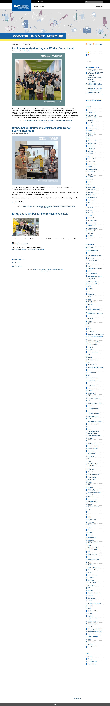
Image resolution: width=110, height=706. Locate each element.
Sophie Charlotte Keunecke (20, 203)
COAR (89, 296)
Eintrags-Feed (91, 659)
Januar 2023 (91, 161)
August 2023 (91, 148)
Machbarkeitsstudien (93, 446)
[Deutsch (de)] (88, 52)
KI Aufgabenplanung (93, 413)
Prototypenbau (92, 524)
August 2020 (91, 230)
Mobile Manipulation (93, 474)
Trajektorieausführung (94, 618)
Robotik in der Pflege (93, 559)
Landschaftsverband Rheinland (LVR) (93, 432)
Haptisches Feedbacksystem (95, 367)
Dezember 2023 (92, 141)
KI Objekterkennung (93, 416)
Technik (90, 600)
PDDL (89, 509)
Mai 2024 (90, 135)
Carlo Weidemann (18, 263)
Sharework (91, 577)
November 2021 (92, 192)
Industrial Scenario (93, 380)
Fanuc (25, 120)
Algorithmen (91, 263)
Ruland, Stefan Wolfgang (27, 216)
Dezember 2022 (92, 164)
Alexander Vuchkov (18, 259)
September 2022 (92, 169)
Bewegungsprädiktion (93, 284)
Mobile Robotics (92, 477)
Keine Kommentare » (45, 122)
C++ (89, 291)
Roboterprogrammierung (94, 552)
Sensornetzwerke (92, 575)
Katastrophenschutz (93, 408)
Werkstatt (90, 644)
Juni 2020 (90, 236)
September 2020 (92, 228)
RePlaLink (90, 535)
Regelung (90, 532)
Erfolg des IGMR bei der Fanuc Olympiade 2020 (40, 213)
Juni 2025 (90, 120)
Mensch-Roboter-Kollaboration (92, 468)
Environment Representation (95, 336)
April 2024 (90, 138)
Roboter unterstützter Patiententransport (93, 548)
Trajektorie (91, 616)
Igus (89, 375)
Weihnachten (91, 641)
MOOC (90, 482)
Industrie (58, 120)
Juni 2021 (90, 205)
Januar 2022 (91, 187)
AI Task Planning (92, 260)
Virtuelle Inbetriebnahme (94, 634)
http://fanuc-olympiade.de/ (20, 244)
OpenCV (90, 504)
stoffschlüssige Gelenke (94, 593)
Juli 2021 (90, 202)
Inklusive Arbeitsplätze (94, 395)
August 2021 (91, 200)
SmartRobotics (92, 582)
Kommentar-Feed (92, 661)
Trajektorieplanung (93, 623)
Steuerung (90, 590)
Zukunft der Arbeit (92, 647)
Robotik (73, 206)
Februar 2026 (91, 112)
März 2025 (91, 125)
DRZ (89, 323)
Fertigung (90, 347)
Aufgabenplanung (92, 273)
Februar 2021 (91, 215)
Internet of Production (94, 398)
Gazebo (90, 357)
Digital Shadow (92, 316)
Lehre (89, 440)
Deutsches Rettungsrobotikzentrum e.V (95, 312)
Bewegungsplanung (93, 281)
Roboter (62, 120)
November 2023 (92, 143)
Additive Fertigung (93, 250)
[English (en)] (88, 55)
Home (36, 6)
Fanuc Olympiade (42, 120)
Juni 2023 (90, 153)
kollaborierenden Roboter (95, 421)
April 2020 (90, 238)
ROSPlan (90, 564)
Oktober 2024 (91, 130)
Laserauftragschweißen (94, 435)
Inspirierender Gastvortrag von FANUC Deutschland (43, 48)
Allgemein (35, 269)
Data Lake (90, 304)
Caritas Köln (91, 294)
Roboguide (91, 540)
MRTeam (90, 487)
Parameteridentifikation (94, 506)
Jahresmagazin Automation (95, 403)
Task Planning (91, 598)
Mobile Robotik (92, 479)
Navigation (91, 496)
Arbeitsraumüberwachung (95, 268)
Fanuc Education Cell (32, 120)
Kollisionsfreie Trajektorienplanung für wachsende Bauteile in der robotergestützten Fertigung (95, 84)
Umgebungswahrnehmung (95, 629)
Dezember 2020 (92, 220)
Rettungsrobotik (92, 537)
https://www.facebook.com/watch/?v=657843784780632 (28, 249)
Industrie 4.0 (91, 385)
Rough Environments (93, 567)
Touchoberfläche (92, 611)
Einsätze (90, 329)
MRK (89, 484)
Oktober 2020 (91, 225)
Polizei (89, 517)
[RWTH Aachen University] (21, 10)
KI (88, 411)
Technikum (91, 606)
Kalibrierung (91, 406)
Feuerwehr (91, 349)
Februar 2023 (91, 159)
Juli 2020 (90, 233)
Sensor (90, 572)
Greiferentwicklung (93, 359)
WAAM (89, 639)
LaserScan (91, 438)
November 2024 (92, 128)
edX (89, 326)
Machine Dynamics (93, 448)
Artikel (89, 44)
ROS (89, 562)
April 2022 (90, 182)
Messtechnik (91, 472)
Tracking (90, 613)
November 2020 (92, 223)
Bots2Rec (90, 289)
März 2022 (91, 184)
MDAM (89, 461)
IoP (89, 400)
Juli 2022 (90, 174)
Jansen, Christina (28, 50)
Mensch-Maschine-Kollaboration (93, 464)
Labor (89, 429)
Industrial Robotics (50, 120)
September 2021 (92, 197)
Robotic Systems (68, 120)
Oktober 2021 (91, 194)
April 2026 (90, 110)
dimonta (90, 321)
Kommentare (98, 44)
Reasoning (91, 530)
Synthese (90, 595)
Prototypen (91, 522)
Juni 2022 (90, 176)
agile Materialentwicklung (94, 255)
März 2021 (91, 212)
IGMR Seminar (92, 372)
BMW (89, 286)
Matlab (89, 458)
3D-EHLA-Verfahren (93, 247)
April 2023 (90, 156)
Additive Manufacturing (94, 253)
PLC (89, 514)
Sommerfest (91, 585)
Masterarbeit (91, 453)
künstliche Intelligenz (93, 424)
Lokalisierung (91, 443)
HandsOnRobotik (51, 269)
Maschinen (91, 451)
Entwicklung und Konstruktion (96, 334)
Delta (89, 307)
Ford (89, 354)
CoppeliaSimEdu (92, 301)
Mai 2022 (90, 179)
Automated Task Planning (95, 276)
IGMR (42, 6)
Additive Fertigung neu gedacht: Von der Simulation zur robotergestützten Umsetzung (95, 73)
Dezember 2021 (92, 189)
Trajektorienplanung (93, 621)
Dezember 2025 (92, 115)
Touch (89, 608)
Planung (90, 512)
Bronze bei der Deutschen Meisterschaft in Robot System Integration (41, 129)
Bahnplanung (91, 278)
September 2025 (92, 117)
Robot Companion (93, 542)
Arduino (90, 271)
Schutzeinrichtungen (93, 570)
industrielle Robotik (62, 206)
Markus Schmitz (17, 266)
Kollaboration (91, 418)
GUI (89, 362)
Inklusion (90, 390)
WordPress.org (92, 664)
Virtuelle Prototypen (93, 636)
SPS (89, 588)
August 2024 (91, 133)
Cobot (89, 299)
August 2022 (91, 171)
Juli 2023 (90, 151)
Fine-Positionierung (93, 352)
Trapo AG (90, 626)
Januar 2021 (91, 218)
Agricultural (91, 258)
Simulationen (91, 580)
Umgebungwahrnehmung (95, 631)
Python (90, 527)
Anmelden (99, 6)
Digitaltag (90, 318)
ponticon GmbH (92, 519)
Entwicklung (91, 331)
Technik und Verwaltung (94, 603)
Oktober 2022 (91, 166)
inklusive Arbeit (92, 393)
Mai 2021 (90, 207)
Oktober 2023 (91, 146)
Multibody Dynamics (93, 490)
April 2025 (90, 123)
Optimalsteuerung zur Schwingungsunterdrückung (95, 93)
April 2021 (90, 210)
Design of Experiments (94, 309)
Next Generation (92, 499)
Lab (89, 426)
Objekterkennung (92, 501)
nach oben (78, 698)
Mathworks (91, 456)
